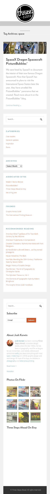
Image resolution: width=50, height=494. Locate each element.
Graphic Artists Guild (13, 211)
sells (16, 353)
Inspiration (10, 143)
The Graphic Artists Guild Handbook (19, 285)
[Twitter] (14, 327)
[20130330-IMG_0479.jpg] (35, 404)
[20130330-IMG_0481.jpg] (12, 391)
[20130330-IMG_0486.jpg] (23, 404)
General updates (12, 140)
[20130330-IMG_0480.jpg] (23, 417)
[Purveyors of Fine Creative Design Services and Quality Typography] (25, 22)
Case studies (10, 136)
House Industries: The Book (16, 256)
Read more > (11, 366)
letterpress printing (27, 361)
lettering (15, 356)
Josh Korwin (19, 341)
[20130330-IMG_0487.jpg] (23, 391)
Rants (8, 147)
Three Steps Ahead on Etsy (16, 189)
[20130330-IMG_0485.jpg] (12, 404)
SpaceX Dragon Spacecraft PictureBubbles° (24, 61)
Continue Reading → (13, 105)
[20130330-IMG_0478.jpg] (12, 417)
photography (11, 361)
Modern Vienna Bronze (14, 182)
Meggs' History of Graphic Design (18, 265)
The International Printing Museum (19, 215)
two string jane (11, 192)
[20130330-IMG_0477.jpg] (35, 391)
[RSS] (9, 327)
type (8, 356)
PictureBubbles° (12, 185)
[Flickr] (20, 327)
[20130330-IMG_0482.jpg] (35, 417)
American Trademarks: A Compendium (20, 240)
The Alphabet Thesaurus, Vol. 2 (17, 275)
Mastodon (10, 371)
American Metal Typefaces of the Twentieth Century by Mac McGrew (22, 235)
